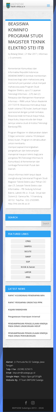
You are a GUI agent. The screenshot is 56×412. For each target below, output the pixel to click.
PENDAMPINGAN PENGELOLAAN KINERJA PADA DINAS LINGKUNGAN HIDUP (28, 324)
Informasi (43, 54)
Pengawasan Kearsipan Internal (24, 316)
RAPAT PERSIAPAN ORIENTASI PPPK (25, 302)
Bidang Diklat (17, 54)
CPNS (28, 241)
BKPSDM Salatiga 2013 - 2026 (28, 407)
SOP (28, 261)
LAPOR (28, 272)
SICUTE (27, 251)
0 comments (16, 57)
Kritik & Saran (28, 267)
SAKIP (28, 256)
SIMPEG (28, 246)
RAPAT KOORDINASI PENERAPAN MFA (26, 295)
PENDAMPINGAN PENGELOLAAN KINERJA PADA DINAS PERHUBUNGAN (28, 334)
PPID (28, 277)
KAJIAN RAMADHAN (17, 309)
